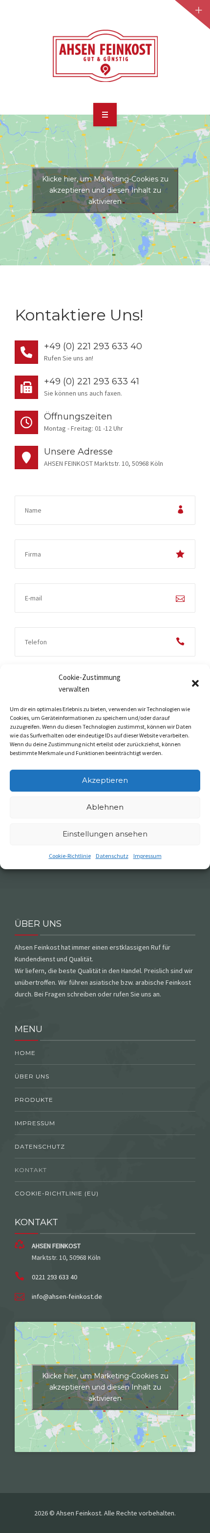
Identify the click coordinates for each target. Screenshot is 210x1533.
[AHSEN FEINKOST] (105, 55)
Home (25, 1052)
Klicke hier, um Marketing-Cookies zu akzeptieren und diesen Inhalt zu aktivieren (105, 189)
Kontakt (31, 1170)
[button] (195, 683)
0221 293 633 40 (54, 1277)
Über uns (32, 1076)
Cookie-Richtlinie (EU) (57, 1193)
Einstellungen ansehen (105, 833)
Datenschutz (112, 855)
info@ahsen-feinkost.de (67, 1296)
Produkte (34, 1099)
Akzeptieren (105, 780)
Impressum (147, 855)
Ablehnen (105, 807)
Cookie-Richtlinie (70, 855)
